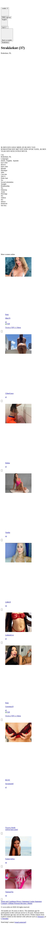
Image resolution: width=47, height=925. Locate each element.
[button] (4, 22)
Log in (4, 27)
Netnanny (41, 917)
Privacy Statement (23, 901)
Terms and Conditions (9, 901)
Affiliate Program (14, 903)
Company (4, 903)
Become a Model (26, 903)
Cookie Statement (35, 901)
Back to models (7, 40)
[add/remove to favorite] (2, 331)
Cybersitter (4, 918)
